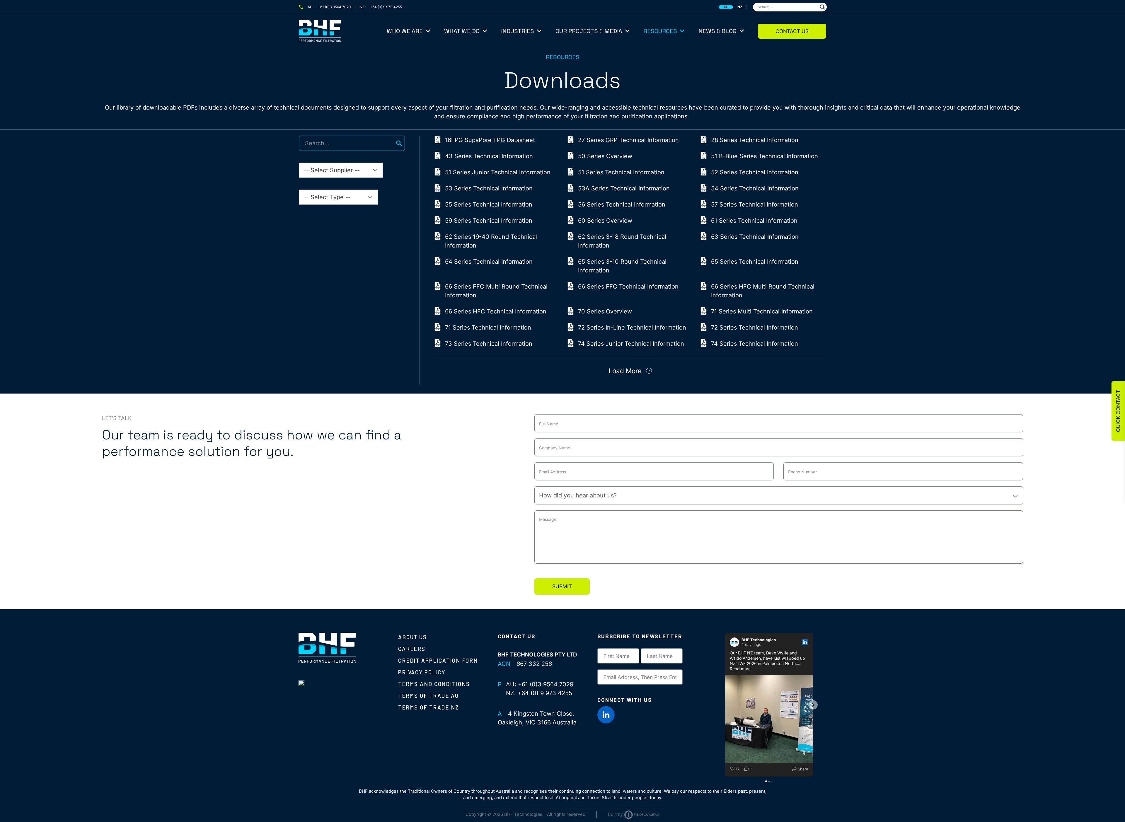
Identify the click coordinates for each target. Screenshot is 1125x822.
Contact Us (792, 31)
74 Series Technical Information (754, 343)
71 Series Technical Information (488, 327)
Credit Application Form (438, 660)
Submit (562, 586)
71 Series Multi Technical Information (762, 311)
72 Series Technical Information (754, 327)
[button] (725, 705)
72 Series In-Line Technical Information (632, 327)
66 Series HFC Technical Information (495, 311)
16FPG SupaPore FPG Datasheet (490, 140)
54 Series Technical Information (755, 188)
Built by (615, 814)
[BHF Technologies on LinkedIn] (606, 715)
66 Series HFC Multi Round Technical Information (762, 291)
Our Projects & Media (588, 31)
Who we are (405, 31)
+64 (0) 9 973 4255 (386, 7)
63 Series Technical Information (755, 236)
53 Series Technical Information (489, 188)
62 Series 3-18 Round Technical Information (622, 241)
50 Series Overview (605, 156)
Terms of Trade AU (428, 695)
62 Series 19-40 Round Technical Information (491, 241)
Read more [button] (740, 668)
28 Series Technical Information (754, 140)
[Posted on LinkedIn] (804, 642)
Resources (660, 31)
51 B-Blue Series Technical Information (764, 156)
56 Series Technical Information (621, 204)
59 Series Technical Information (488, 220)
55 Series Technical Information (488, 204)
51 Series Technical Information (621, 172)
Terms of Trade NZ (428, 707)
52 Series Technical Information (754, 172)
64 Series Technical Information (489, 261)
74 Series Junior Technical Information (631, 343)
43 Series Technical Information (489, 156)
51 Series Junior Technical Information (497, 172)
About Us (412, 637)
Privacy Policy (421, 672)
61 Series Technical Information (754, 220)
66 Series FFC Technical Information (628, 286)
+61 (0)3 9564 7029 (334, 7)
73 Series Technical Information (488, 343)
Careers (411, 648)
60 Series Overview (605, 220)
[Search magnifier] (822, 7)
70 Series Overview (605, 311)
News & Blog (717, 31)
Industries (517, 31)
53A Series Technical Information (624, 188)
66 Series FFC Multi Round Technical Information (496, 291)
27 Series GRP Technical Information (628, 140)
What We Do (462, 31)
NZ (739, 7)
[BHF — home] (343, 31)
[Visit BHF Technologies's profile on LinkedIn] (734, 642)
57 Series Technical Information (754, 204)
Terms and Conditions (434, 684)
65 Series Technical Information (754, 261)
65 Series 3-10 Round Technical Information (622, 266)
